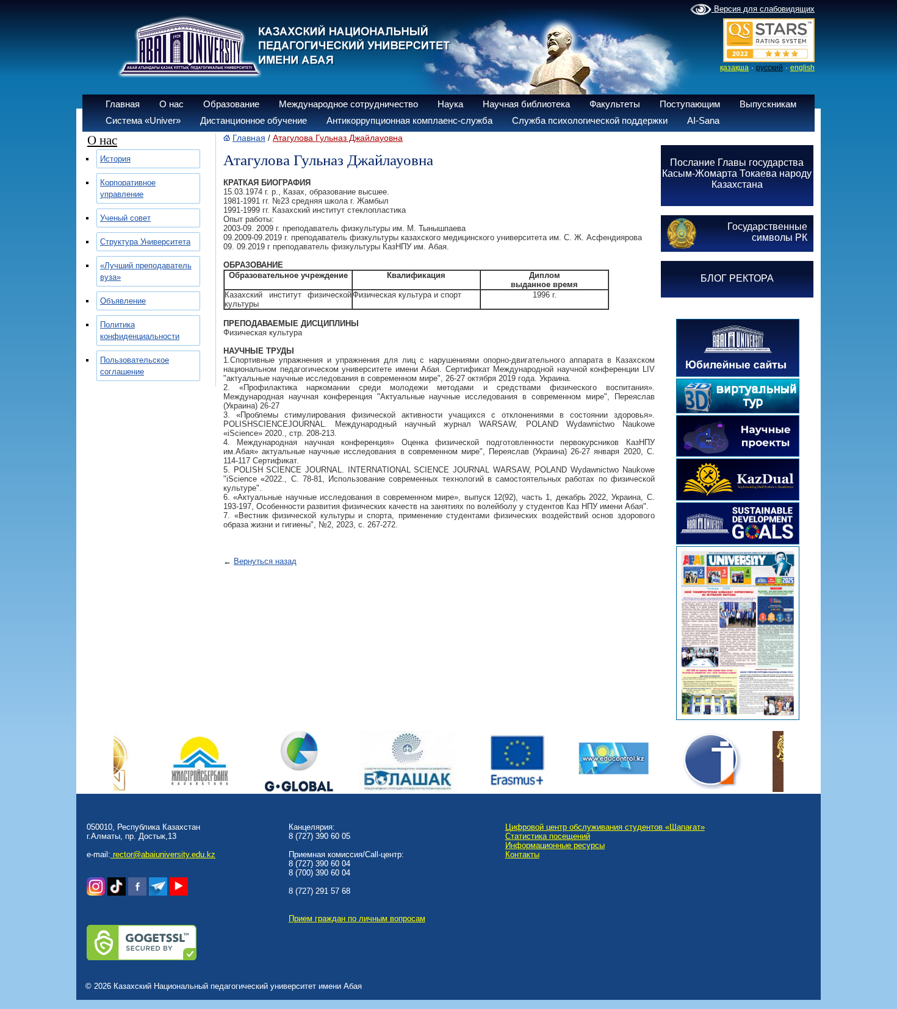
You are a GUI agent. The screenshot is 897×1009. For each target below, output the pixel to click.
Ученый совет (125, 218)
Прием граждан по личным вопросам (357, 918)
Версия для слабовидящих (763, 8)
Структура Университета (145, 241)
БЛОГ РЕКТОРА (737, 278)
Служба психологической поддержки (590, 120)
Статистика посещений (547, 836)
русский (769, 67)
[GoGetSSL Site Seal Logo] (141, 957)
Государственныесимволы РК (767, 232)
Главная (123, 104)
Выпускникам (768, 104)
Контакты (522, 854)
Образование (231, 104)
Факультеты (614, 104)
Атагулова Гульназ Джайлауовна (338, 138)
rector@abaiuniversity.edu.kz (162, 854)
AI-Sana (703, 120)
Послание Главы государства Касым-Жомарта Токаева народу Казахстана (737, 173)
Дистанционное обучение (253, 120)
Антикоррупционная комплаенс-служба (409, 120)
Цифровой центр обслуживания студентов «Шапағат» (605, 827)
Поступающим (690, 104)
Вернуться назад (265, 561)
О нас (171, 104)
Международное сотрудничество (348, 104)
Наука (450, 104)
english (802, 67)
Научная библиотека (526, 104)
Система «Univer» (143, 120)
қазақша (734, 67)
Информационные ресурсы (555, 845)
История (115, 158)
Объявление (123, 300)
